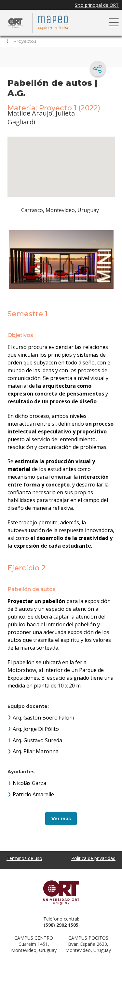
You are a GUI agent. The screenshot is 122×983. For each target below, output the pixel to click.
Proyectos (24, 41)
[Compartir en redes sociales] (98, 68)
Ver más (61, 818)
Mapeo (55, 23)
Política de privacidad (93, 858)
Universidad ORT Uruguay (61, 892)
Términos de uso (24, 858)
